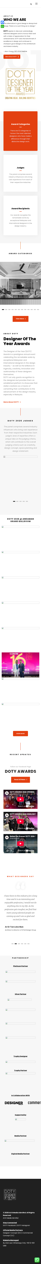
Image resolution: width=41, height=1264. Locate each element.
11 (35, 309)
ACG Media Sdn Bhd (10, 1218)
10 (32, 309)
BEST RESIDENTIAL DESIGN (20, 280)
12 (38, 309)
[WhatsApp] (2, 26)
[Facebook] (2, 22)
